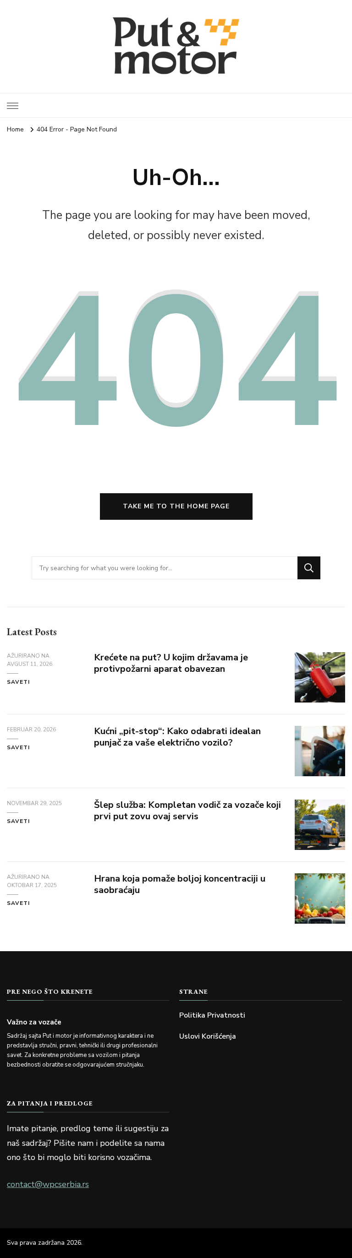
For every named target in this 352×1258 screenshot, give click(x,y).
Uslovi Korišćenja (207, 1036)
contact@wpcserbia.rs (48, 1184)
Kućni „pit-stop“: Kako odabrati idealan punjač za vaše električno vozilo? (177, 737)
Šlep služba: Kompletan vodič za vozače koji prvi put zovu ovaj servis (187, 810)
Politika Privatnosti (212, 1015)
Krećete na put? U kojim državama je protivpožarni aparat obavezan (171, 663)
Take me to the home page (176, 506)
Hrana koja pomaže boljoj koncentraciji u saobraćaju (179, 884)
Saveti (18, 682)
